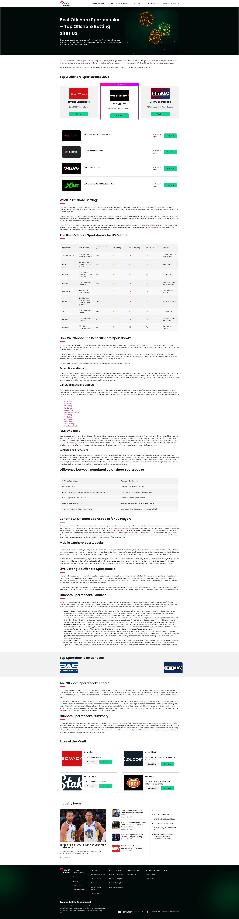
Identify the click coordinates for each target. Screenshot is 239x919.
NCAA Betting (68, 410)
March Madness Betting (71, 412)
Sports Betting (123, 3)
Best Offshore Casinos (98, 874)
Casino (137, 3)
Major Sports (151, 3)
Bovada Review (150, 874)
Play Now (78, 114)
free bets (70, 629)
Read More (90, 762)
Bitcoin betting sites (73, 443)
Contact (75, 881)
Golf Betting (67, 417)
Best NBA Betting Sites (116, 878)
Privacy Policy (77, 885)
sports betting (88, 61)
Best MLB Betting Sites (116, 874)
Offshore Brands (170, 3)
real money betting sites (156, 227)
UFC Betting (67, 415)
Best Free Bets (131, 874)
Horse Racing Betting (70, 426)
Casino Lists (95, 883)
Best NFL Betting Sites (116, 883)
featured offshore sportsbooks (124, 528)
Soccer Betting (68, 421)
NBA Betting (67, 403)
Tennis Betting (68, 419)
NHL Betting (67, 406)
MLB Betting (67, 408)
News (166, 870)
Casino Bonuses (96, 878)
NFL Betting (67, 401)
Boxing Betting (68, 424)
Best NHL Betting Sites (116, 887)
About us (76, 877)
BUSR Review (150, 878)
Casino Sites (95, 893)
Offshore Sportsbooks (102, 3)
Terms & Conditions (79, 889)
